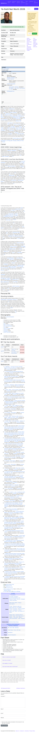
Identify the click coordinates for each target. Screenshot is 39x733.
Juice (16, 611)
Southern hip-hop (10, 78)
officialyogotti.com (10, 91)
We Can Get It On (13, 607)
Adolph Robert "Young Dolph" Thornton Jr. (9, 299)
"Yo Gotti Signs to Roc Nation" (11, 508)
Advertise (27, 730)
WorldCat (16, 627)
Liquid (34, 41)
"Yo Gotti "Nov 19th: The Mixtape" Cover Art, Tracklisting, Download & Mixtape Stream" (13, 476)
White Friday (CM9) (13, 602)
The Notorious (36, 2)
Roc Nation (11, 88)
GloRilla (18, 140)
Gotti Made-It (19, 258)
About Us (17, 730)
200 (18, 120)
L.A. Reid (12, 210)
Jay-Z (13, 252)
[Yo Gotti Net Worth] (6, 17)
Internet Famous (18, 2)
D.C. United (15, 281)
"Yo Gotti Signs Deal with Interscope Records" (14, 371)
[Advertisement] (21, 18)
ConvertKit (35, 44)
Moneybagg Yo (4, 140)
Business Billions (9, 2)
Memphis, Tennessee (11, 77)
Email (2, 713)
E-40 (8, 128)
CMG (22, 207)
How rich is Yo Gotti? (6, 660)
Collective (16, 86)
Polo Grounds (22, 88)
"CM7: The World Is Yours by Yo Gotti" (12, 443)
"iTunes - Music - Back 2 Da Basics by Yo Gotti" (14, 393)
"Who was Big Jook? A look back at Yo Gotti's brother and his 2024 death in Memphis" (14, 550)
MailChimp (35, 43)
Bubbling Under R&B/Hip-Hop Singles (15, 235)
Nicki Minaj (11, 130)
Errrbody (15, 608)
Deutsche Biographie (12, 634)
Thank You (6, 251)
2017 (2, 351)
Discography (13, 594)
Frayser (20, 149)
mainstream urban (16, 232)
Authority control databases (13, 624)
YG (24, 126)
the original (19, 445)
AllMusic (9, 591)
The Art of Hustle (17, 124)
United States (10, 630)
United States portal (10, 584)
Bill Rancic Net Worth (21, 688)
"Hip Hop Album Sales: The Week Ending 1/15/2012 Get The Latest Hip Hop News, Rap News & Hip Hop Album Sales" (14, 427)
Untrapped (10, 133)
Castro (20, 609)
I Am (8, 124)
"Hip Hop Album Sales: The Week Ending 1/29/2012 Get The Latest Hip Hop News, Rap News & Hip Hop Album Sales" (14, 433)
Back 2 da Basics (13, 112)
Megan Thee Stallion (12, 266)
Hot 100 (16, 117)
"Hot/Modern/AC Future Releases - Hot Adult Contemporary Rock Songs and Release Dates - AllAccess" (13, 504)
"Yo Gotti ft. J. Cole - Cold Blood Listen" (17, 492)
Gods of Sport (27, 2)
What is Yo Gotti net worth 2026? (8, 657)
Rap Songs (8, 219)
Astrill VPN (29, 47)
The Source (10, 523)
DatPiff (21, 443)
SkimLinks (35, 46)
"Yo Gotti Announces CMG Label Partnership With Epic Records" (14, 448)
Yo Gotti (5, 591)
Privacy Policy (32, 730)
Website (2, 717)
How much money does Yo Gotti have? (10, 666)
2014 (2, 346)
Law (2, 128)
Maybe (11, 617)
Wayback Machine (9, 402)
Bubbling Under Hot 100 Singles (12, 215)
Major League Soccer (5, 281)
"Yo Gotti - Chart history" (11, 408)
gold (1, 116)
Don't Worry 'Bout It (20, 615)
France (15, 630)
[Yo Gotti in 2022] (5, 68)
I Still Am (16, 132)
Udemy (28, 38)
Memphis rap (11, 108)
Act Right (13, 126)
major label (18, 118)
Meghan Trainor (12, 248)
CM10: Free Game (20, 133)
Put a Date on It (21, 611)
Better (21, 248)
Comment (3, 696)
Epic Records (10, 122)
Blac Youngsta (13, 140)
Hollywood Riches (14, 2)
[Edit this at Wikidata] (16, 591)
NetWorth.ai (4, 3)
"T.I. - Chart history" (9, 488)
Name (2, 708)
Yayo (14, 615)
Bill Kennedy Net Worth (5, 688)
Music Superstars (23, 2)
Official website (7, 588)
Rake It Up (18, 128)
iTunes (20, 389)
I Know (2, 127)
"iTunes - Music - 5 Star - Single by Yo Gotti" (13, 405)
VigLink (34, 45)
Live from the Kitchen (8, 326)
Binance (34, 40)
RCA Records (13, 180)
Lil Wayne (19, 114)
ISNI (8, 627)
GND (13, 627)
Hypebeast (3, 274)
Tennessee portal (9, 587)
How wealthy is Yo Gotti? (7, 663)
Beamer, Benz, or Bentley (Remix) (16, 614)
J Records (7, 113)
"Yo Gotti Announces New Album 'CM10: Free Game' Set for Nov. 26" (14, 522)
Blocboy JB (15, 279)
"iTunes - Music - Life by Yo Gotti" (11, 389)
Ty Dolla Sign (5, 267)
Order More (16, 617)
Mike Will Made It (10, 258)
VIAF (11, 627)
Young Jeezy (10, 213)
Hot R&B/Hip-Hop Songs (8, 216)
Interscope (11, 86)
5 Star (23, 162)
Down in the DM (19, 127)
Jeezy (20, 126)
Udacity (28, 40)
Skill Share (29, 39)
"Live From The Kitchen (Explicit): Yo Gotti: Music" (15, 396)
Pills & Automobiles (13, 618)
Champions (15, 609)
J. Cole (18, 238)
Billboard (12, 518)
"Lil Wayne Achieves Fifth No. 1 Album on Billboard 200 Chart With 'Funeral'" (14, 517)
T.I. (7, 232)
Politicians (31, 1)
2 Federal (19, 602)
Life (4, 112)
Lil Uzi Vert (19, 266)
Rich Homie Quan (11, 127)
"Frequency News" (8, 481)
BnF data (18, 630)
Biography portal (8, 585)
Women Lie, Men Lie (9, 114)
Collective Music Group (17, 138)
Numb (11, 615)
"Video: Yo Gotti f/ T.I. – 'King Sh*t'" (12, 484)
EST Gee (21, 140)
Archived (8, 369)
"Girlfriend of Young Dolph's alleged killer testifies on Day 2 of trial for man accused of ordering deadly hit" (14, 545)
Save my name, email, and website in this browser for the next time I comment (13, 722)
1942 (19, 618)
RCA (18, 88)
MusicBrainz (10, 632)
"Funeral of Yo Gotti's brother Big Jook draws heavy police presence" (14, 563)
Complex (20, 568)
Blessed (22, 618)
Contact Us (22, 730)
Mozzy (3, 141)
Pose (11, 612)
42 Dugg (8, 140)
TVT (11, 89)
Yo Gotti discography (11, 83)
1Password (29, 46)
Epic (16, 88)
